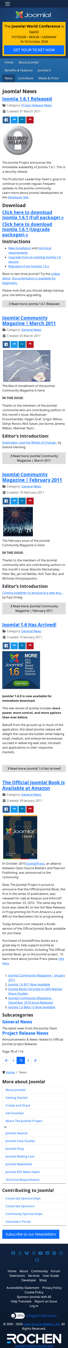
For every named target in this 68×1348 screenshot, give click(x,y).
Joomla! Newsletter (18, 1164)
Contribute (25, 78)
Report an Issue (46, 1301)
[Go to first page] (6, 1060)
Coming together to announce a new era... (32, 593)
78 (20, 1060)
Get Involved (14, 1113)
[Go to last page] (35, 1060)
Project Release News (36, 105)
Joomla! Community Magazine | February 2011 (32, 477)
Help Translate (21, 1301)
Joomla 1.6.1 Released (27, 99)
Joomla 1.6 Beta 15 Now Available (31, 1007)
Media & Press (48, 78)
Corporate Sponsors (20, 1206)
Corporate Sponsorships (23, 1198)
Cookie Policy (34, 1292)
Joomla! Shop (14, 1149)
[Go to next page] (28, 1060)
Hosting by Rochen (34, 1346)
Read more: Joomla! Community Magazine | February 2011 (35, 608)
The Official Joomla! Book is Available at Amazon (33, 785)
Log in (34, 1306)
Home (9, 62)
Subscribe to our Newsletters (30, 1234)
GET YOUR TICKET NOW (34, 49)
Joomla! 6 (44, 70)
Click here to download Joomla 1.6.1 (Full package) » (33, 215)
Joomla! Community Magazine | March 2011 (29, 320)
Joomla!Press (35, 863)
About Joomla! (29, 62)
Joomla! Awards (16, 1133)
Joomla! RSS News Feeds (22, 1172)
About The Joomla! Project (23, 1121)
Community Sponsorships (23, 1214)
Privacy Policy (52, 1288)
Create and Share (17, 1105)
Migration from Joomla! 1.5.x (28, 266)
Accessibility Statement (22, 1288)
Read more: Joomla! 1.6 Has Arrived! (35, 768)
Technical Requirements (22, 1180)
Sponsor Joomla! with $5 (34, 1297)
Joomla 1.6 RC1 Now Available (29, 984)
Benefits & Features (19, 70)
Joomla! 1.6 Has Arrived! (29, 624)
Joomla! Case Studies (20, 1141)
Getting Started (16, 1098)
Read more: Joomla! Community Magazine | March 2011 (35, 458)
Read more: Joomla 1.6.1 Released (35, 304)
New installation (19, 248)
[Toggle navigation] (7, 4)
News (9, 78)
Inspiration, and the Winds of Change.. (29, 442)
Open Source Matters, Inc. (42, 1324)
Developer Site (18, 197)
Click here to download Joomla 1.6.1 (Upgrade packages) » (27, 229)
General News (31, 330)
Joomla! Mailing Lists (20, 1156)
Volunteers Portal (18, 1222)
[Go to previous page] (13, 1060)
